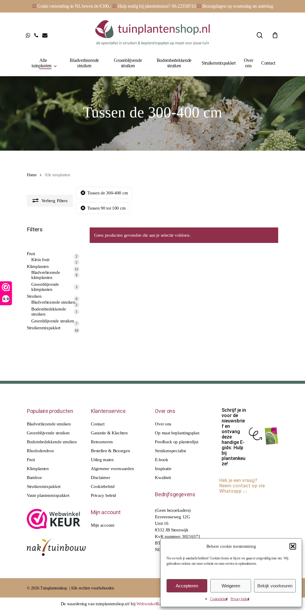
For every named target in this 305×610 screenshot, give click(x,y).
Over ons (163, 424)
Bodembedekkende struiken (52, 441)
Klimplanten (38, 468)
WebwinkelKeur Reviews (159, 603)
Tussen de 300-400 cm (107, 193)
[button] (293, 546)
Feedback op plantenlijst (176, 441)
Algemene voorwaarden (112, 468)
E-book (161, 459)
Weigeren (231, 585)
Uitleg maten (102, 459)
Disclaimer (100, 477)
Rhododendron (40, 450)
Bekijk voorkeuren (274, 585)
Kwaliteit (163, 477)
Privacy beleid (240, 599)
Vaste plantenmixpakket (48, 495)
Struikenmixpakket (43, 486)
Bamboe (34, 477)
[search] (259, 35)
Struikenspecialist (170, 450)
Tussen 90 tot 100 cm (106, 208)
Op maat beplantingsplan (177, 432)
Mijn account (102, 525)
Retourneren (102, 441)
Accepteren (187, 585)
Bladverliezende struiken (49, 424)
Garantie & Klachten (109, 432)
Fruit (31, 459)
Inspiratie (163, 468)
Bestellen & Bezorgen (110, 450)
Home (32, 175)
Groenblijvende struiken (48, 432)
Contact (98, 424)
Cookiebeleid (218, 599)
